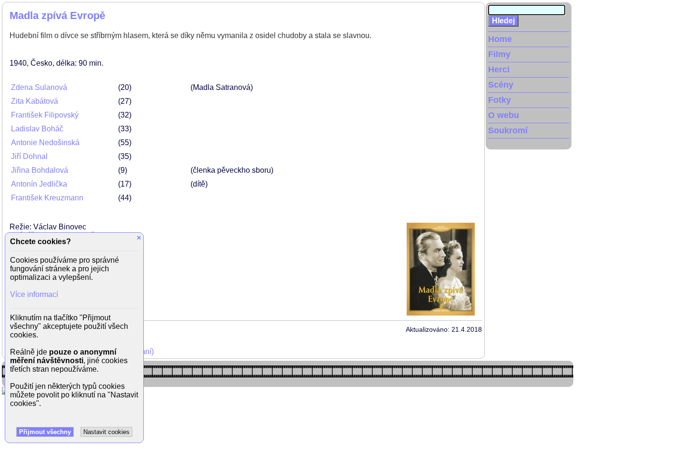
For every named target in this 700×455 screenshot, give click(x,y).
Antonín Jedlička (39, 184)
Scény (500, 84)
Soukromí (508, 130)
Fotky (499, 100)
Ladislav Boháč (37, 129)
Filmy (499, 54)
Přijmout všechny (45, 431)
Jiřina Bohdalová (39, 170)
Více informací (34, 294)
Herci (499, 69)
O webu (503, 115)
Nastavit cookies (106, 431)
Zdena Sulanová (39, 87)
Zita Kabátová (34, 101)
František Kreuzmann (47, 198)
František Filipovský (45, 115)
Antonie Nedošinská (45, 142)
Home (500, 39)
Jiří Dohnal (29, 156)
